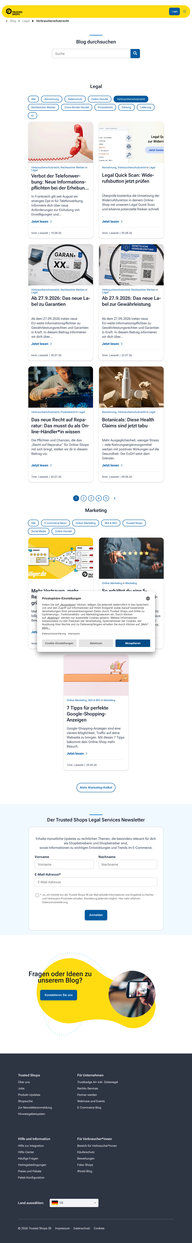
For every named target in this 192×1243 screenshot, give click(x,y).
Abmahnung (51, 99)
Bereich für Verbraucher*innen (97, 1145)
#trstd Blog (84, 1171)
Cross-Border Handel (76, 107)
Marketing (131, 583)
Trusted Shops (134, 523)
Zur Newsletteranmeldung (35, 1107)
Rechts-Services (87, 1088)
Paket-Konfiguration (31, 1177)
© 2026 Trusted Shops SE (35, 1228)
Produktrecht (105, 107)
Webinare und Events (91, 1101)
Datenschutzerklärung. (55, 902)
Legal (26, 21)
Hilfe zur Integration (31, 1145)
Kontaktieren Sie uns (59, 995)
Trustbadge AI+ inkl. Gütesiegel (97, 1082)
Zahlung (126, 107)
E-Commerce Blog (89, 1107)
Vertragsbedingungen (32, 1165)
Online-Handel (63, 531)
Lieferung (145, 107)
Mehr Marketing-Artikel (96, 787)
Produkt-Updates (29, 1095)
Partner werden (87, 1095)
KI (32, 115)
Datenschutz (75, 99)
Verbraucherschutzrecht (52, 21)
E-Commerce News (55, 523)
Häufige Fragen (28, 1158)
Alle (33, 523)
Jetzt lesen (75, 753)
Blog (13, 21)
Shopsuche (25, 1101)
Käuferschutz (86, 1152)
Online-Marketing (86, 523)
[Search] (135, 53)
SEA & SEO (111, 523)
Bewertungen (85, 1158)
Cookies (99, 1228)
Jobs (21, 1088)
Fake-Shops (85, 1165)
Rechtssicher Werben (43, 107)
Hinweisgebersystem (31, 1114)
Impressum (62, 1228)
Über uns (24, 1082)
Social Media (38, 531)
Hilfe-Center (26, 1152)
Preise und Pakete (29, 1171)
